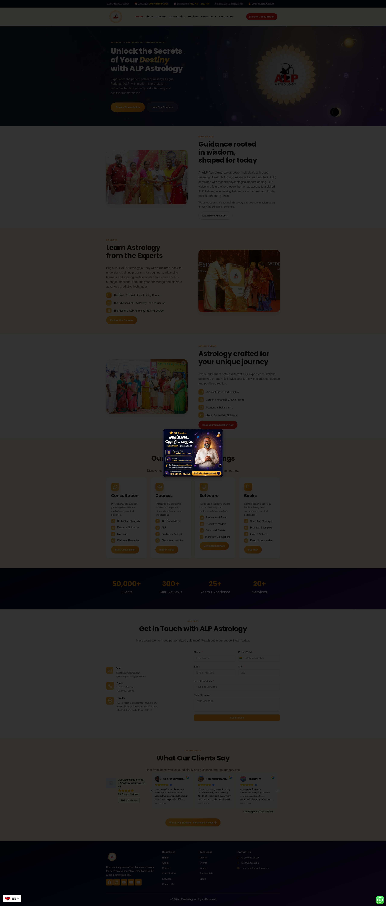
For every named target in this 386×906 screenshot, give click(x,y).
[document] (193, 453)
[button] (219, 433)
